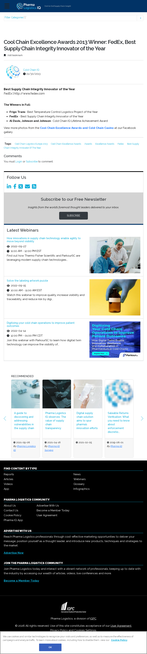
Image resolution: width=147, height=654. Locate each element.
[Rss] (35, 187)
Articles (8, 479)
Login (18, 161)
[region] (73, 642)
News (77, 474)
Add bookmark (15, 55)
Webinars (80, 479)
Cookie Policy (12, 515)
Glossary (79, 484)
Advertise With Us (48, 505)
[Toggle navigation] (7, 6)
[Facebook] (15, 187)
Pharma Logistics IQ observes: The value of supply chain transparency (24, 421)
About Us (10, 505)
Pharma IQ (85, 446)
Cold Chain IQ (31, 69)
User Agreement (47, 515)
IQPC (93, 618)
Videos (8, 484)
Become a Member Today (53, 510)
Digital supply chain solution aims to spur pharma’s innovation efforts (56, 421)
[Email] (28, 187)
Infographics (81, 488)
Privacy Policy (59, 630)
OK (50, 647)
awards (88, 143)
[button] (73, 18)
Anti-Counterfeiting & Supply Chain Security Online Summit (118, 421)
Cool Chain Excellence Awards (66, 143)
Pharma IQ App (13, 520)
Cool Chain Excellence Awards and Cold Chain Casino (77, 128)
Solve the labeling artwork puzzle (27, 280)
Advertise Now (14, 552)
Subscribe (32, 161)
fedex (121, 143)
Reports (9, 474)
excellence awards (105, 143)
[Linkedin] (10, 187)
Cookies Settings (85, 630)
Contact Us (11, 510)
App (6, 488)
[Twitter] (21, 187)
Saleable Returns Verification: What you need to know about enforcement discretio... (88, 422)
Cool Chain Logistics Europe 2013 (31, 143)
